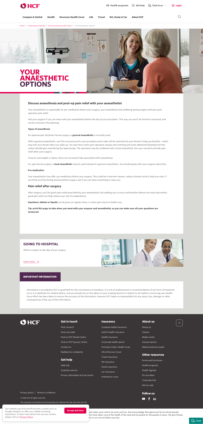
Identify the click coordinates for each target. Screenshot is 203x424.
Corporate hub (149, 380)
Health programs (119, 5)
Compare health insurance (114, 327)
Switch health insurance (113, 332)
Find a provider (68, 332)
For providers (148, 375)
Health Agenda (149, 370)
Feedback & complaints (72, 352)
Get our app (147, 385)
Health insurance (110, 337)
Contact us (66, 347)
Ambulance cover (110, 377)
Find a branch (67, 327)
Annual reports (149, 342)
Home (22, 26)
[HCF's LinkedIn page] (154, 398)
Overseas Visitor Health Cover (116, 347)
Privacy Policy (26, 417)
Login (179, 5)
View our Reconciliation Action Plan (51, 420)
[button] (196, 421)
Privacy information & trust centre (77, 375)
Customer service (69, 370)
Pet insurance (108, 362)
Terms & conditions (46, 393)
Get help (140, 5)
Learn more (29, 261)
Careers (145, 332)
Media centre (148, 337)
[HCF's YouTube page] (143, 398)
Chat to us (157, 5)
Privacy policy (27, 393)
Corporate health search (113, 342)
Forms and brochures (152, 360)
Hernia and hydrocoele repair (60, 26)
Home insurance (109, 367)
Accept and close (75, 410)
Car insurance (108, 372)
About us (146, 327)
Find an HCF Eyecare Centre (74, 342)
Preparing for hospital (36, 26)
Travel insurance (109, 357)
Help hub (65, 365)
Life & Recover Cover (111, 352)
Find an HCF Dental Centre (73, 337)
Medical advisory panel (153, 347)
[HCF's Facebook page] (149, 398)
